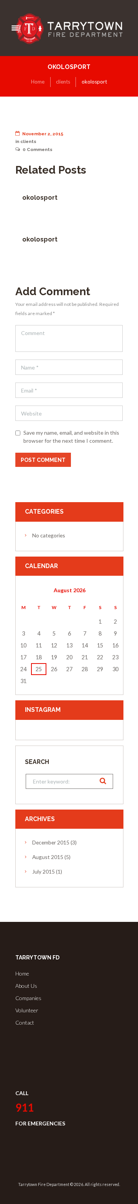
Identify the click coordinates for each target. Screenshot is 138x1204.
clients (63, 82)
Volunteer (26, 1010)
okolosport (40, 197)
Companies (28, 998)
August (47, 857)
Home (37, 82)
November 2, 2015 (42, 133)
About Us (26, 985)
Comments (38, 149)
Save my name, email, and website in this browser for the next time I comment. (71, 436)
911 (24, 1107)
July (43, 871)
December (50, 842)
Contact (24, 1022)
